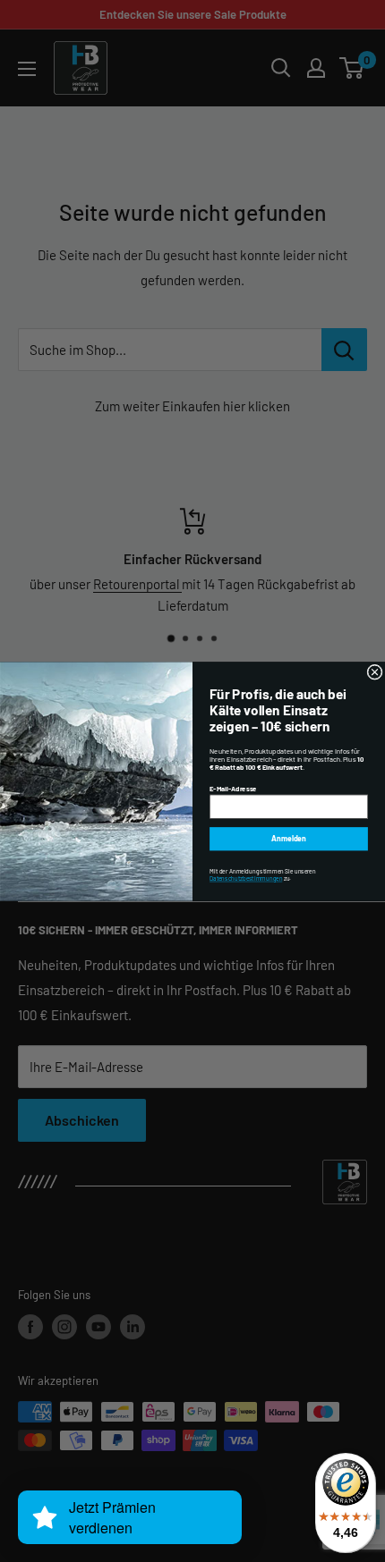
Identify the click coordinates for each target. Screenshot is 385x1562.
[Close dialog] (374, 672)
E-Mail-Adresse (233, 787)
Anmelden (288, 838)
